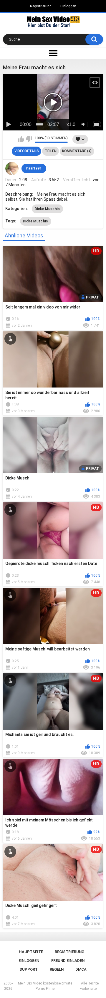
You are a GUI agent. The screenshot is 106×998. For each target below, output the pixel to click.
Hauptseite (31, 952)
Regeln (57, 969)
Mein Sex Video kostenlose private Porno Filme (45, 986)
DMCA (81, 969)
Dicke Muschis (47, 209)
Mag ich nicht (29, 139)
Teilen (51, 151)
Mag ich (21, 139)
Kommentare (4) (77, 151)
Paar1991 (34, 168)
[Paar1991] (12, 168)
